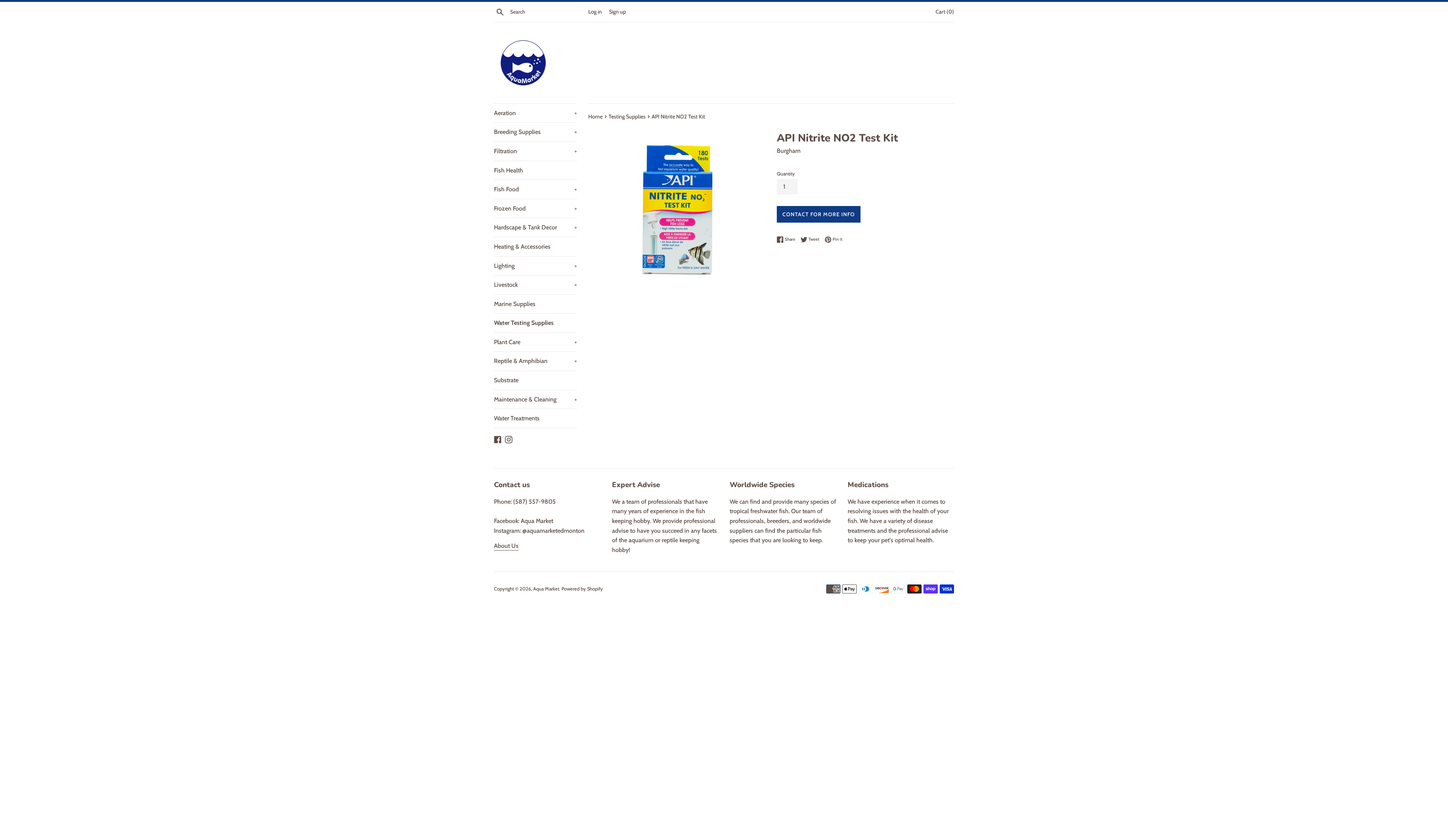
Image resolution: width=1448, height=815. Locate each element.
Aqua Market (546, 589)
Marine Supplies (514, 304)
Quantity (786, 174)
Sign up (617, 11)
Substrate (506, 380)
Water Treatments (517, 418)
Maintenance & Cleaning (535, 399)
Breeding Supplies (535, 131)
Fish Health (508, 170)
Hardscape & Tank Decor (535, 227)
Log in (595, 11)
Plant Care (535, 342)
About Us (506, 545)
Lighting (535, 265)
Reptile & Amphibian (535, 360)
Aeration (535, 113)
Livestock (535, 284)
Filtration (535, 151)
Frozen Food (535, 208)
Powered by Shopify (582, 589)
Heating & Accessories (522, 246)
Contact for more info (818, 214)
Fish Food (535, 189)
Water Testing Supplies (524, 322)
